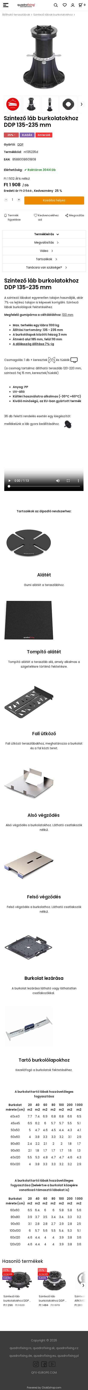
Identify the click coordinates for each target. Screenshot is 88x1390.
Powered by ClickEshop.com (44, 1387)
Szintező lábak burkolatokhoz (53, 14)
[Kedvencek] (65, 5)
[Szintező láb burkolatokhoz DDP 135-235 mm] (44, 57)
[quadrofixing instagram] (36, 1364)
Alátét (44, 575)
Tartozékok (44, 259)
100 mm (67, 315)
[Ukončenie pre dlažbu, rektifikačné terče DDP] (28, 947)
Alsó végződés (44, 815)
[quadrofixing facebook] (43, 1364)
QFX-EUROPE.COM (44, 1373)
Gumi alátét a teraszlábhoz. (44, 585)
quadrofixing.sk (44, 1348)
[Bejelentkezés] (73, 5)
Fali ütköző (44, 733)
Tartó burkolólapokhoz (44, 1060)
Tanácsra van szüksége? (44, 268)
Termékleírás (44, 234)
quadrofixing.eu (45, 1356)
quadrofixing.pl (68, 1356)
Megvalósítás (44, 243)
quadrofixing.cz (67, 1348)
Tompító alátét (44, 652)
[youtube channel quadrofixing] (52, 1364)
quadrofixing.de (20, 1356)
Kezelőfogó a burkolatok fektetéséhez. (44, 1070)
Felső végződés (44, 897)
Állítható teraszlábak (16, 14)
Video (44, 251)
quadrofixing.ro (20, 1348)
